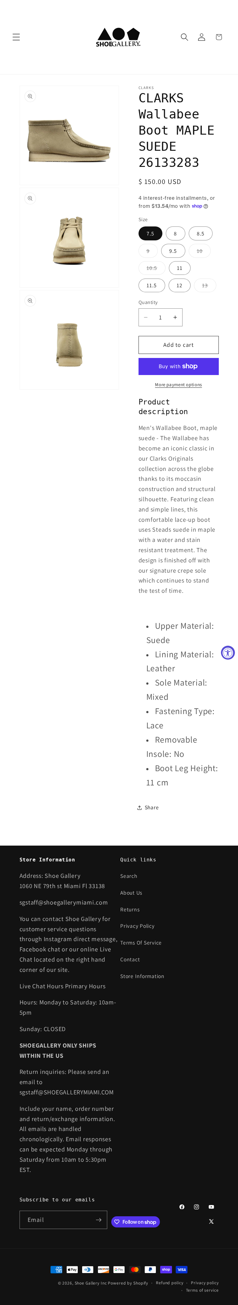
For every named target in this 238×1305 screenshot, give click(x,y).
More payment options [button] (178, 384)
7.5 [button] (151, 233)
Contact (130, 959)
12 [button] (180, 285)
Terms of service (202, 1290)
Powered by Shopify (128, 1283)
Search (128, 875)
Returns (129, 909)
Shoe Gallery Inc (91, 1283)
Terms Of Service (141, 942)
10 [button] (204, 252)
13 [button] (209, 286)
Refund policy (169, 1282)
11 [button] (180, 267)
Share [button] (152, 807)
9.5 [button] (173, 250)
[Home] (119, 37)
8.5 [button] (201, 233)
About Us (131, 892)
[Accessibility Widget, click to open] (228, 652)
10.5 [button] (156, 269)
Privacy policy (204, 1282)
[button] (16, 37)
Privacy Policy (137, 925)
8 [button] (175, 233)
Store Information (142, 976)
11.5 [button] (152, 285)
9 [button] (152, 252)
